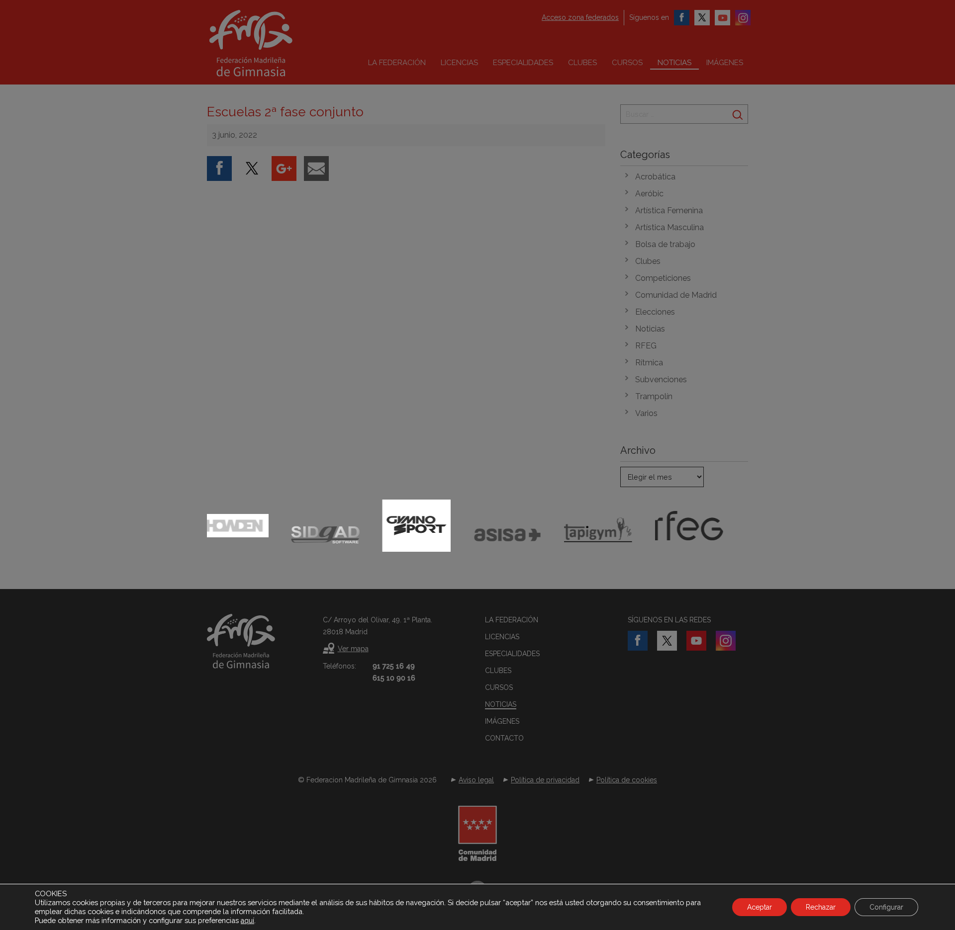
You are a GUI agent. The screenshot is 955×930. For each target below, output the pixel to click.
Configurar (886, 907)
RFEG (646, 345)
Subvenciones (661, 379)
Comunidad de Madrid (676, 295)
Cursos (627, 62)
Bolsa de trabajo (665, 244)
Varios (646, 413)
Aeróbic (649, 193)
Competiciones (663, 278)
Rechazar (821, 907)
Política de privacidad (545, 780)
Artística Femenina (669, 210)
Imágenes (724, 62)
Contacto (504, 738)
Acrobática (655, 176)
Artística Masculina (669, 227)
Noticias (674, 62)
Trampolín (653, 396)
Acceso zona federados (580, 17)
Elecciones (655, 312)
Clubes (582, 62)
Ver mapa (353, 649)
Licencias (459, 62)
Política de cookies (626, 780)
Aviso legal (476, 780)
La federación (397, 62)
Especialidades (523, 62)
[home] (271, 43)
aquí (247, 921)
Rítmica (649, 362)
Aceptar (759, 907)
